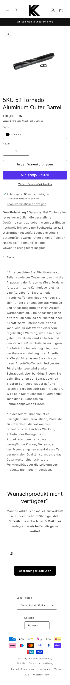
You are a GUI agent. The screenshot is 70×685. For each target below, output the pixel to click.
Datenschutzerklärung (41, 663)
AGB (26, 674)
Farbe (6, 127)
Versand (7, 121)
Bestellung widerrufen (35, 571)
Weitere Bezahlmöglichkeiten (35, 184)
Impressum (44, 669)
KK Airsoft (33, 658)
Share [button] (10, 257)
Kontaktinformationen (22, 669)
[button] (7, 10)
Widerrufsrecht (41, 674)
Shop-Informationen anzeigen (26, 204)
